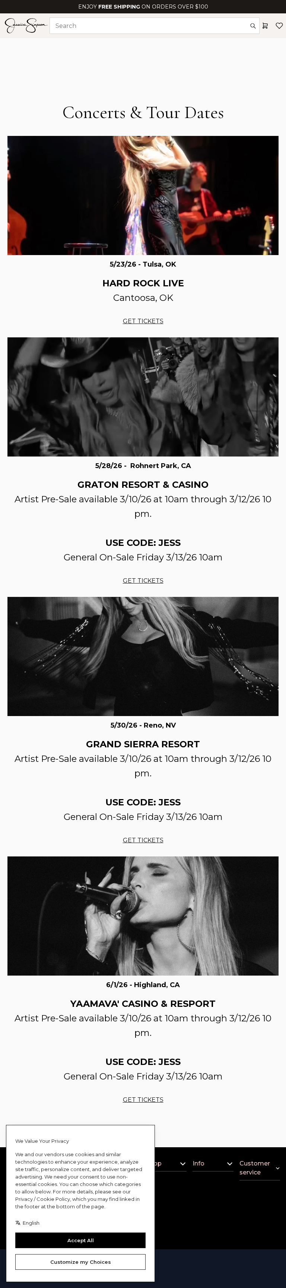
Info (198, 1163)
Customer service (254, 1168)
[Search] (253, 26)
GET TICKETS (143, 321)
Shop (154, 1163)
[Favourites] (279, 25)
